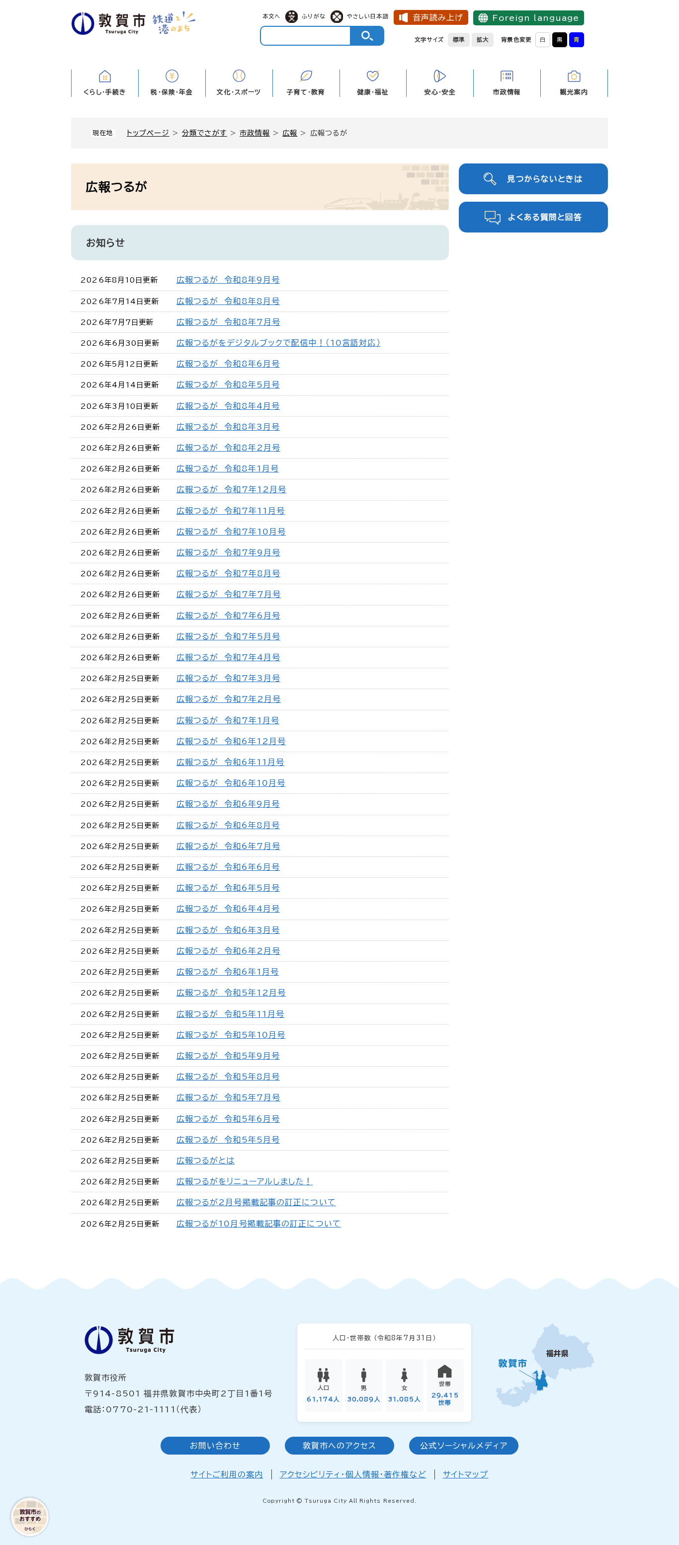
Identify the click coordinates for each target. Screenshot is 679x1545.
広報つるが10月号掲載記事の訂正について (258, 1224)
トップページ (148, 133)
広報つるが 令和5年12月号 (231, 993)
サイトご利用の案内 (226, 1474)
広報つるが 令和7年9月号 (228, 552)
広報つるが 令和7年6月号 (228, 615)
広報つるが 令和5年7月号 (228, 1097)
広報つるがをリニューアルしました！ (244, 1181)
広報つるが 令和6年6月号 (228, 867)
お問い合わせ (215, 1446)
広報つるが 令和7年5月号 (228, 636)
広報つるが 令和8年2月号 (228, 448)
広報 (289, 133)
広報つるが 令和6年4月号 (228, 909)
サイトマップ (466, 1474)
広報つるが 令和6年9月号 (228, 804)
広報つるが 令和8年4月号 (228, 406)
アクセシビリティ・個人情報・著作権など (353, 1474)
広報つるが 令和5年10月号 (231, 1035)
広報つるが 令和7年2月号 (228, 699)
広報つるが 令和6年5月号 (228, 888)
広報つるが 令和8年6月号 (228, 364)
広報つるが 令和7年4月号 (228, 657)
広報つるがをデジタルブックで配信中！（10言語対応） (278, 343)
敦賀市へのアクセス (339, 1446)
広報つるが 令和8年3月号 (228, 427)
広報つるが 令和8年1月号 (227, 468)
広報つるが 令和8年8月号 (228, 301)
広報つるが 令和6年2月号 (228, 951)
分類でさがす (204, 133)
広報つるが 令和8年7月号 (228, 322)
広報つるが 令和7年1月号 (228, 720)
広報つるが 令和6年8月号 (228, 825)
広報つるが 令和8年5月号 (228, 384)
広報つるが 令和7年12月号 (231, 489)
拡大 (483, 39)
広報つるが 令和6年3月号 (228, 930)
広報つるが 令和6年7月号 (228, 846)
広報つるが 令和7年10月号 (231, 532)
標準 (459, 39)
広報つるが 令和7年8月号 (228, 573)
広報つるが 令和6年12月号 (231, 741)
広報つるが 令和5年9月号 (228, 1056)
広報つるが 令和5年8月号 (228, 1077)
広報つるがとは (205, 1160)
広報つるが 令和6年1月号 (227, 972)
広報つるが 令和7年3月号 (228, 678)
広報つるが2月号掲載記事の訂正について (256, 1202)
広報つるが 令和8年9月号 (228, 280)
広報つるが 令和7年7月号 (228, 594)
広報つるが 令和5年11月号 (230, 1014)
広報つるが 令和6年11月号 (230, 762)
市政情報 (254, 133)
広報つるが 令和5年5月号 (228, 1140)
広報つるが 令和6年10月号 (231, 783)
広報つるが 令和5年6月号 (228, 1119)
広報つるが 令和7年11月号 (230, 511)
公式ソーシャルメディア (463, 1446)
